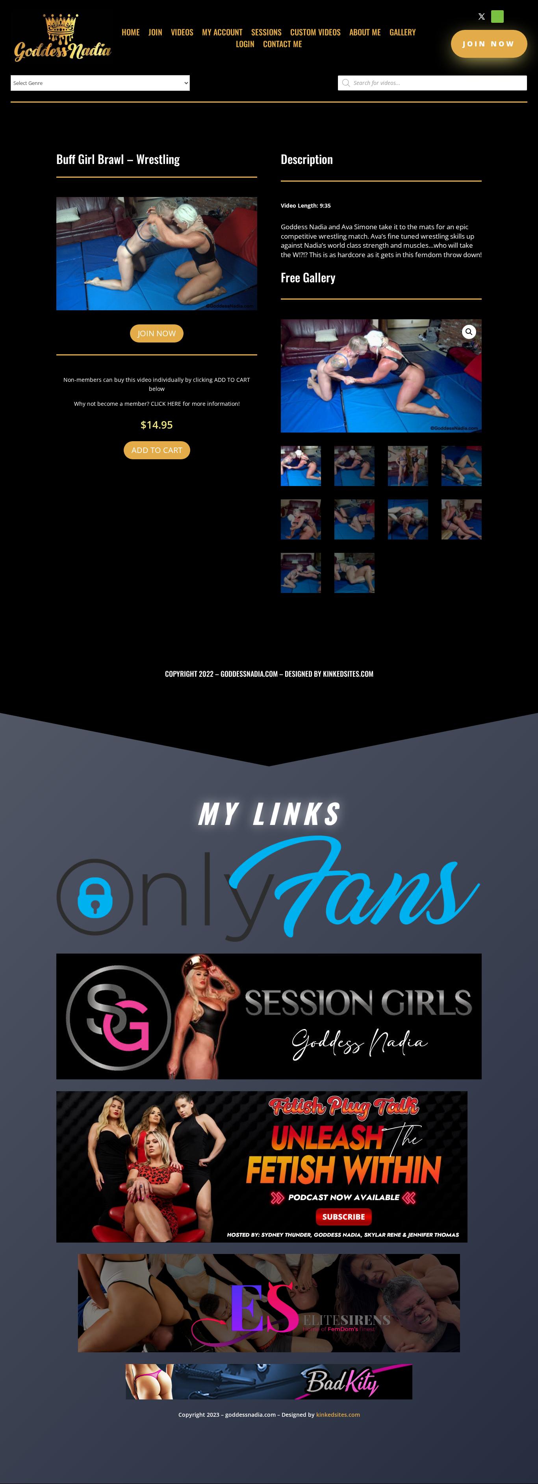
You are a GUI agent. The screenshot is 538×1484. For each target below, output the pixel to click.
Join (155, 33)
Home (131, 33)
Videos (182, 33)
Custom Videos (315, 33)
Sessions (266, 33)
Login (245, 45)
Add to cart (157, 450)
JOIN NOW (157, 333)
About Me (365, 33)
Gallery (403, 33)
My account (222, 33)
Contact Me (282, 45)
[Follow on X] (481, 16)
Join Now (489, 43)
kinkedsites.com (348, 673)
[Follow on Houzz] (497, 16)
